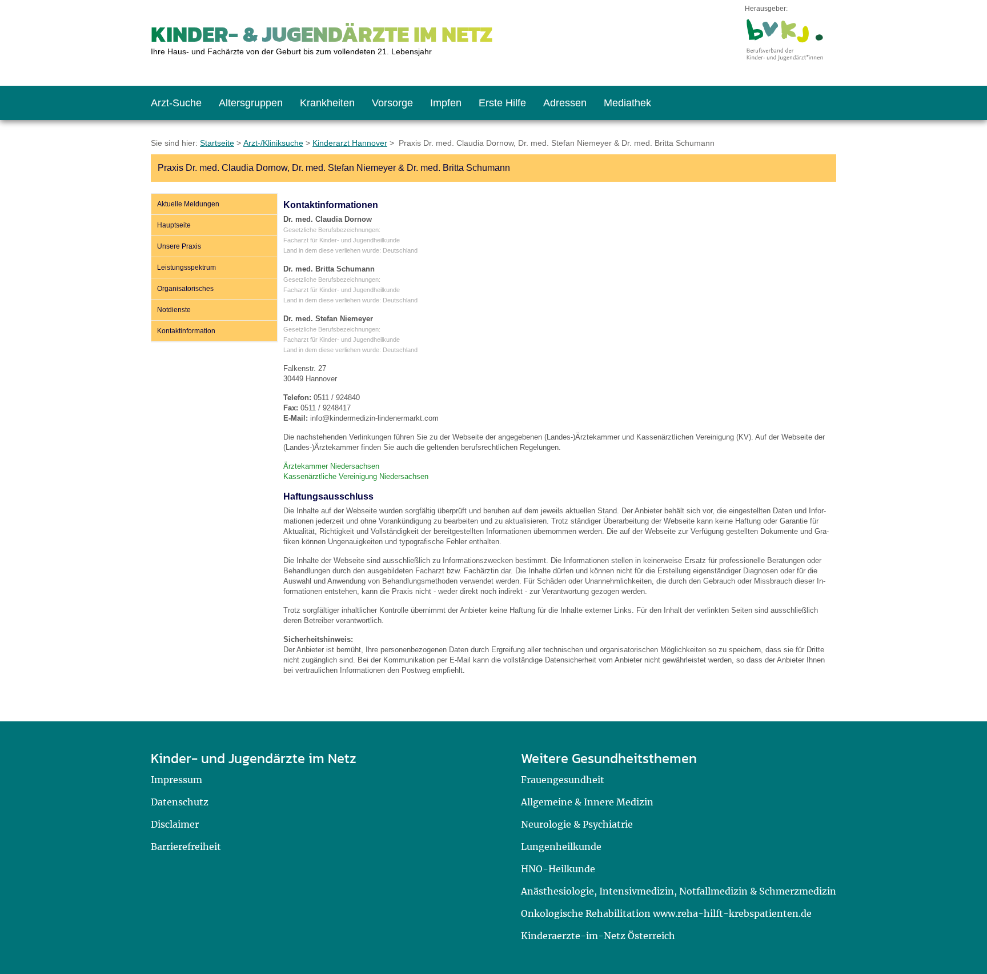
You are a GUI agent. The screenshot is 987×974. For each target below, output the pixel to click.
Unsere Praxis (179, 246)
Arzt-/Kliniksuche (273, 142)
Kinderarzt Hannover (349, 142)
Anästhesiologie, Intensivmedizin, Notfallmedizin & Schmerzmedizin (678, 891)
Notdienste (174, 310)
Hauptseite (174, 225)
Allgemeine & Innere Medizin (587, 802)
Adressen (565, 103)
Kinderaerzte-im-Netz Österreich (598, 935)
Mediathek (627, 103)
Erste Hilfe (502, 103)
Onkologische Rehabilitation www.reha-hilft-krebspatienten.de (666, 913)
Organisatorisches (185, 289)
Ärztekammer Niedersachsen (331, 466)
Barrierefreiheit (186, 846)
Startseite (217, 142)
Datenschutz (179, 802)
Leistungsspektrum (186, 268)
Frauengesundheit (562, 779)
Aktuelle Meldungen (188, 204)
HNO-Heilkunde (558, 869)
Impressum (176, 779)
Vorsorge (392, 103)
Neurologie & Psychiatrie (577, 824)
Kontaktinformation (186, 331)
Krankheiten (327, 103)
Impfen (446, 103)
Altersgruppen (251, 103)
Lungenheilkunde (561, 846)
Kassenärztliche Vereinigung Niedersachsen (355, 476)
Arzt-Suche (176, 103)
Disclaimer (175, 824)
